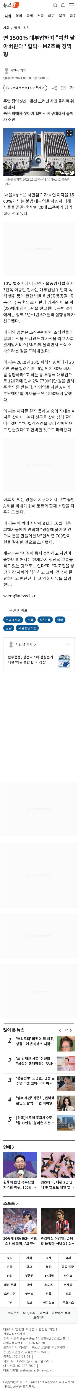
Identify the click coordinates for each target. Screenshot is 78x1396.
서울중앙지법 (27, 628)
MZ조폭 (45, 619)
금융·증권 (68, 1267)
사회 (6, 28)
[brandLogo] (11, 5)
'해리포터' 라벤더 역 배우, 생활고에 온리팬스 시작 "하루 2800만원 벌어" (35, 1044)
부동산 (29, 1276)
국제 (68, 1258)
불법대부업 (13, 619)
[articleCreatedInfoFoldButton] (47, 78)
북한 (49, 1267)
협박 (60, 619)
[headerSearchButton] (55, 5)
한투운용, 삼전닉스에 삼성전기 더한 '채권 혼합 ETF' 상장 (30, 659)
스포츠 (9, 1203)
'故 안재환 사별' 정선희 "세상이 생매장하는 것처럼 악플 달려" (35, 1063)
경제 (49, 1258)
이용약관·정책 (61, 1313)
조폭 (30, 619)
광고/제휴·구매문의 (35, 1313)
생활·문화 (9, 1285)
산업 (10, 1276)
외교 (29, 1267)
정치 (10, 1258)
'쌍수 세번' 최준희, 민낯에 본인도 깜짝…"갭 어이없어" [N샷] (35, 1103)
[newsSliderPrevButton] (60, 1030)
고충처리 (39, 1318)
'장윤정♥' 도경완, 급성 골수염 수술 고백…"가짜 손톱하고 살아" (35, 1083)
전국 (10, 1267)
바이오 (68, 1276)
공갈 (9, 628)
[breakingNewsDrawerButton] (63, 5)
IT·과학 (49, 1276)
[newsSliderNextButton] (71, 1030)
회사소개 (13, 1313)
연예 (7, 1147)
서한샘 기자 (18, 70)
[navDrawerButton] (71, 5)
